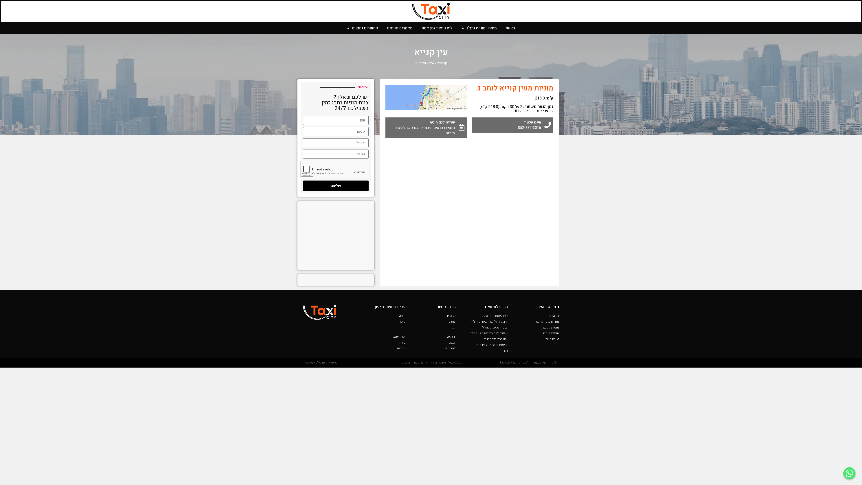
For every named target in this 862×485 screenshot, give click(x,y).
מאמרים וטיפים (400, 28)
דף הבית (442, 63)
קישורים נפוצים (365, 28)
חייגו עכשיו (532, 122)
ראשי (510, 28)
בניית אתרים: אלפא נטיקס (321, 362)
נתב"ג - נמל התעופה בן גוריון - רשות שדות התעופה (431, 362)
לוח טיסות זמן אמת (437, 28)
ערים (432, 63)
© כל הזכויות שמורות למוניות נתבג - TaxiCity (528, 362)
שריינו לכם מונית (442, 122)
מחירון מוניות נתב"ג (481, 28)
